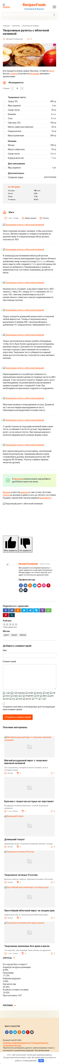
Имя (5, 650)
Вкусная (7, 492)
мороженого (46, 498)
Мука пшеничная (16, 135)
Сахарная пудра (15, 177)
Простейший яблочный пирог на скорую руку (29, 910)
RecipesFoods (34, 5)
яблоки (23, 635)
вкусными (34, 73)
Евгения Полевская (28, 564)
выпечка (25, 492)
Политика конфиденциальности (16, 1043)
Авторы (18, 1045)
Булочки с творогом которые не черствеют (29, 801)
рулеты (14, 73)
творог (14, 635)
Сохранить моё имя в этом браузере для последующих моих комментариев (29, 708)
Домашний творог (14, 839)
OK (41, 1060)
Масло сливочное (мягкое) (20, 127)
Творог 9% (13, 101)
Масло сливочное (16, 149)
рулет (6, 635)
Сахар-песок (14, 110)
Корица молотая (16, 158)
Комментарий (9, 661)
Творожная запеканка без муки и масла (26, 946)
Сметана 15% (14, 123)
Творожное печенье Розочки (21, 875)
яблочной (18, 479)
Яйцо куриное (14, 105)
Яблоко (11, 145)
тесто (51, 71)
